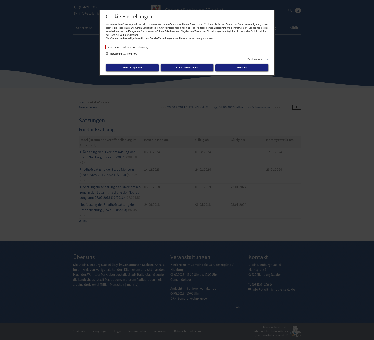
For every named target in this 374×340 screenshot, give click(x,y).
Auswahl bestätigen (187, 67)
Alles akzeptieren (132, 67)
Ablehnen (241, 67)
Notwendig (115, 53)
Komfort (132, 53)
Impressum (113, 47)
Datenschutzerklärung (135, 47)
